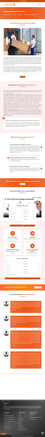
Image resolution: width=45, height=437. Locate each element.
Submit (22, 225)
